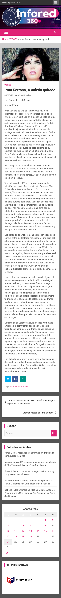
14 (38, 531)
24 (8, 542)
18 (15, 536)
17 (8, 536)
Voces (25, 386)
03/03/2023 (10, 95)
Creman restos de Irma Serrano (38, 412)
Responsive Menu (56, 2)
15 (45, 531)
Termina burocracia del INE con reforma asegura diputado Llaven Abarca (31, 402)
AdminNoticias (24, 95)
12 (23, 531)
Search (54, 433)
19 (23, 536)
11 (15, 531)
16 (53, 531)
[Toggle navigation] (6, 32)
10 (8, 531)
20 (30, 536)
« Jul (6, 552)
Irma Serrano (16, 386)
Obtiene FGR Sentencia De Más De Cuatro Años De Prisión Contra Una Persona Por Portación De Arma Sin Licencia (29, 493)
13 (30, 531)
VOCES (7, 85)
